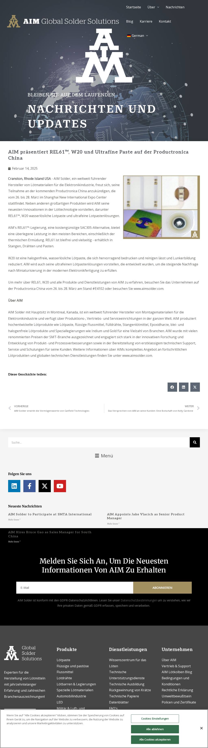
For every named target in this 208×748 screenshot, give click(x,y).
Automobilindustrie (71, 696)
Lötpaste (63, 660)
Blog (129, 21)
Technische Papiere (124, 696)
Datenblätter (119, 702)
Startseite (133, 7)
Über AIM (15, 300)
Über (151, 7)
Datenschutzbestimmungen (139, 600)
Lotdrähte (64, 678)
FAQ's (113, 708)
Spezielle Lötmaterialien (75, 690)
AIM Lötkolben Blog (177, 672)
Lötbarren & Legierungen (76, 684)
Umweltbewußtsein (176, 696)
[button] (172, 387)
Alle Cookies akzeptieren (155, 739)
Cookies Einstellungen (155, 718)
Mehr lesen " (14, 519)
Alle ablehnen (155, 729)
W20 (11, 258)
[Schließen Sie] (201, 728)
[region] (104, 728)
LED (60, 702)
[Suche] (195, 442)
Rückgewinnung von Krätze (130, 690)
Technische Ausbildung (127, 684)
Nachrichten (175, 7)
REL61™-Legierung (31, 227)
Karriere (146, 21)
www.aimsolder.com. (149, 288)
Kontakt (165, 21)
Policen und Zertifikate (179, 702)
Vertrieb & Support (176, 666)
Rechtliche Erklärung (177, 690)
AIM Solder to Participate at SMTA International (50, 514)
